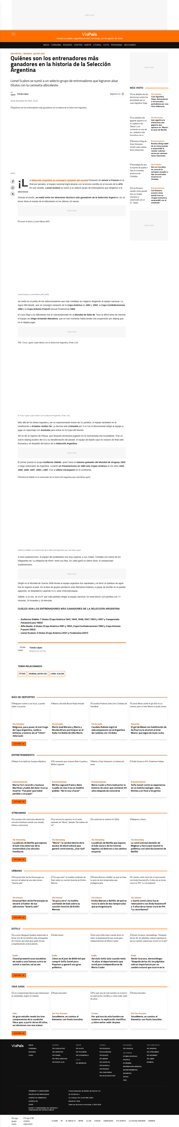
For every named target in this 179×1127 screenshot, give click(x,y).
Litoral (97, 45)
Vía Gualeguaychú (107, 1076)
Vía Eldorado (105, 1052)
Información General (132, 1066)
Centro (78, 45)
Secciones (130, 45)
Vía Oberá (103, 1059)
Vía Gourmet (152, 1055)
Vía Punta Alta (58, 1062)
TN (62, 1121)
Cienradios (108, 1121)
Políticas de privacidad (39, 1094)
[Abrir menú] (34, 34)
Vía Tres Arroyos (59, 1059)
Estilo (125, 1077)
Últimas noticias (130, 1056)
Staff (31, 1104)
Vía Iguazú (103, 1055)
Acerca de (33, 1101)
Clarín (55, 1121)
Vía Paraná (104, 1069)
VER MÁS (17, 744)
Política (126, 1060)
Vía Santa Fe (104, 1062)
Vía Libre (150, 1059)
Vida (125, 1080)
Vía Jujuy (80, 1048)
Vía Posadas (104, 1048)
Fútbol (22, 673)
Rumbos (150, 1062)
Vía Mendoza (81, 1063)
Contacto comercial (38, 1098)
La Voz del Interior (137, 1121)
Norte (87, 45)
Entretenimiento (130, 1070)
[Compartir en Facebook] (13, 181)
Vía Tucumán (81, 1052)
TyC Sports (121, 1121)
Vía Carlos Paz (58, 1048)
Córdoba (56, 45)
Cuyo (106, 45)
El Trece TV (70, 1121)
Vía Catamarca (82, 1055)
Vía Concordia (105, 1072)
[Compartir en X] (13, 194)
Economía (127, 1063)
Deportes (16, 54)
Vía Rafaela (104, 1065)
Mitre (81, 1121)
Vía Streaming (153, 1052)
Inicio (46, 45)
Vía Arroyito (57, 1052)
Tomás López (23, 93)
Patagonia (116, 45)
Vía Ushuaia (128, 1048)
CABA (31, 1055)
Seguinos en (115, 94)
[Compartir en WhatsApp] (13, 188)
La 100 (88, 1121)
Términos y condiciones (39, 1091)
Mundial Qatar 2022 (34, 54)
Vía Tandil (56, 1055)
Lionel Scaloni (57, 673)
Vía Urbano (151, 1048)
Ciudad (97, 1121)
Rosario (67, 45)
